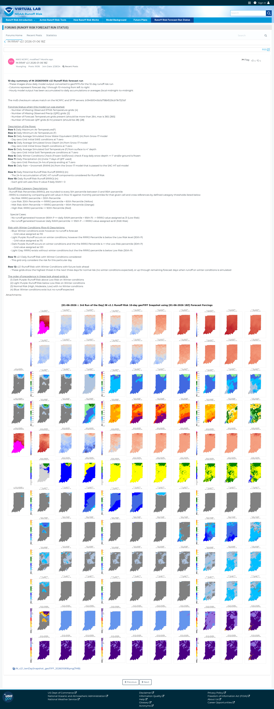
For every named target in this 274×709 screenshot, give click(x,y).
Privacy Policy (216, 692)
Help (142, 699)
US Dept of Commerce (61, 692)
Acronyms (145, 705)
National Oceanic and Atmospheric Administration (77, 696)
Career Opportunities (220, 702)
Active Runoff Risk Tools (53, 20)
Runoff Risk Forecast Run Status (172, 20)
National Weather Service (62, 699)
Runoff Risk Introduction (19, 20)
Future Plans (140, 20)
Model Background (116, 20)
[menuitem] (14, 35)
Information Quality (150, 696)
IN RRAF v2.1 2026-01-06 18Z (31, 62)
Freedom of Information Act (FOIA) (228, 696)
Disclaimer (145, 692)
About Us (213, 699)
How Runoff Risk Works (86, 20)
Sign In (262, 3)
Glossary (144, 702)
